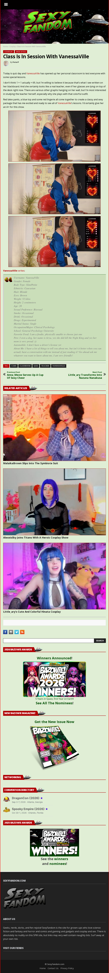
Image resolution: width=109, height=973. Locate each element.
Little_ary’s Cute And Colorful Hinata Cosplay (32, 611)
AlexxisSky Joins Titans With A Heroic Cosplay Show (35, 537)
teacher (45, 366)
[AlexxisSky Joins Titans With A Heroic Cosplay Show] (54, 501)
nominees (57, 863)
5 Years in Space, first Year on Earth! (54, 698)
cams (13, 366)
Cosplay (12, 46)
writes (14, 270)
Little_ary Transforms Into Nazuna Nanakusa (85, 375)
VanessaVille (33, 73)
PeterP (16, 62)
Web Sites (21, 51)
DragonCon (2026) (27, 798)
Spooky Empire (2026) (30, 809)
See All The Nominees (54, 703)
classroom (25, 366)
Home (5, 46)
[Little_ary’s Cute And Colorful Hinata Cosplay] (54, 576)
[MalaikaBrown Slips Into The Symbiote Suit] (54, 427)
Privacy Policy (67, 968)
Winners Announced (54, 658)
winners (61, 858)
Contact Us (53, 968)
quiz (36, 366)
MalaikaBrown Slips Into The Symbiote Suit (30, 463)
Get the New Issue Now (54, 721)
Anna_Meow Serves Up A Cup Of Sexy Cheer (25, 375)
